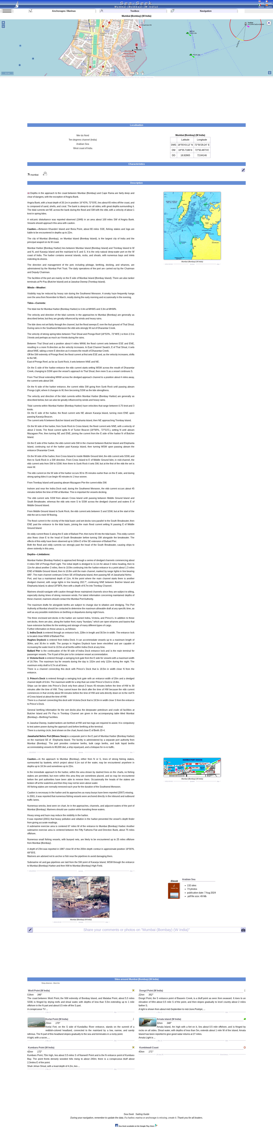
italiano (261, 7)
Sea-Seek (136, 3)
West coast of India (82, 148)
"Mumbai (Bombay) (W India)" (136, 930)
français (269, 3)
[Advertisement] (136, 99)
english (261, 3)
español (269, 7)
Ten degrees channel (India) (83, 139)
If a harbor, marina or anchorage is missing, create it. (150, 1118)
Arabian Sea (82, 144)
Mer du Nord (82, 135)
